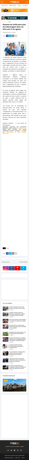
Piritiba (19, 5)
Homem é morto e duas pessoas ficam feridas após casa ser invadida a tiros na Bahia (17, 326)
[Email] (13, 36)
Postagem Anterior (6, 262)
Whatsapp (9, 132)
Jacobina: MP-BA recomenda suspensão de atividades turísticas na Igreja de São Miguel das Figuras (14, 386)
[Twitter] (10, 36)
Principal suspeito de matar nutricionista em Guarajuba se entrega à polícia (16, 346)
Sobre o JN (17, 457)
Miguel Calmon (12, 5)
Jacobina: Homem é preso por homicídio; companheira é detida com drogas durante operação (17, 314)
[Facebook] (7, 36)
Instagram (21, 128)
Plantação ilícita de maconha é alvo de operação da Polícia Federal (17, 333)
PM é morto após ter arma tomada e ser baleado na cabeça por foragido (17, 320)
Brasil (10, 21)
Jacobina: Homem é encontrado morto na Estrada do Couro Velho (17, 307)
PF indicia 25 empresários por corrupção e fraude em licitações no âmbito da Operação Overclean (17, 367)
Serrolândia (25, 5)
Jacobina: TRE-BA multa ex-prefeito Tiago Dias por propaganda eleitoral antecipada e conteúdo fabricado (17, 339)
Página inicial (5, 21)
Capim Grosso (4, 5)
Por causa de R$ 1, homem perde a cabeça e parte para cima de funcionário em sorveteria (17, 353)
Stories (23, 457)
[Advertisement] (14, 190)
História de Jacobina (8, 457)
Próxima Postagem (23, 262)
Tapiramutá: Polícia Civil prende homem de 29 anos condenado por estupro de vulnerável (17, 360)
